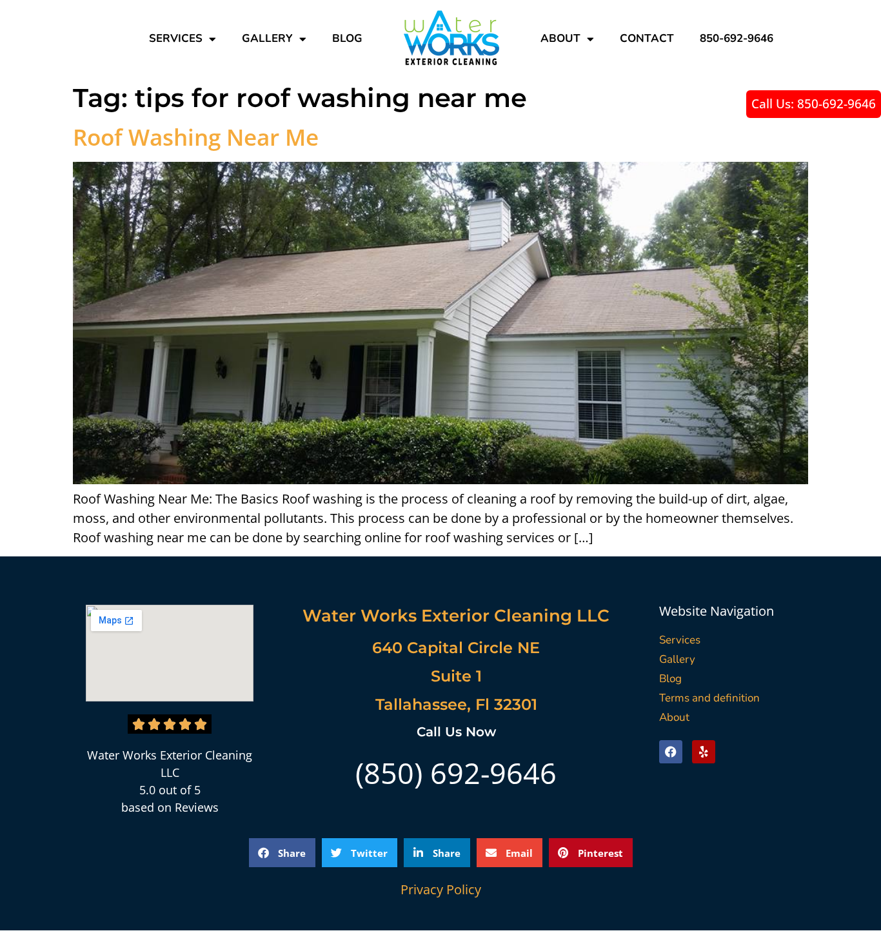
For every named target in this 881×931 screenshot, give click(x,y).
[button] (282, 852)
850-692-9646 (736, 38)
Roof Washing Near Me (196, 137)
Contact (647, 38)
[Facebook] (670, 751)
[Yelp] (703, 751)
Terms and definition (709, 698)
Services (176, 38)
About (560, 38)
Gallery (267, 38)
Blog (347, 38)
